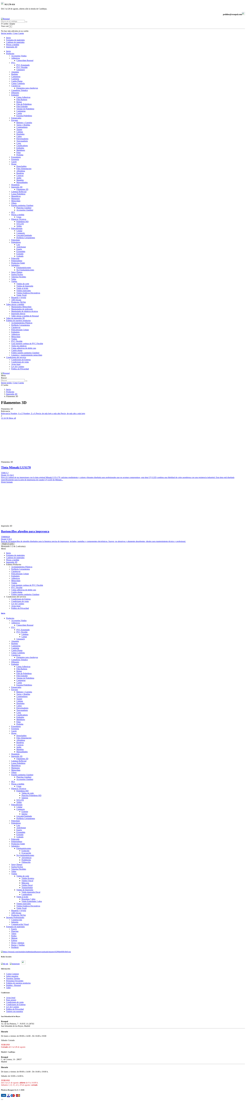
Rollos (14, 936)
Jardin (18, 178)
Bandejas (20, 173)
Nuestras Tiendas (13, 978)
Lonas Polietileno (18, 194)
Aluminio (15, 72)
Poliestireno (16, 242)
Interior (24, 814)
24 (5, 418)
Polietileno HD (22, 221)
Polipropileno (16, 261)
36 (7, 418)
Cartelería (15, 79)
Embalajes (15, 332)
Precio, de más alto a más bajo (73, 413)
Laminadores (27, 894)
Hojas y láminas (17, 943)
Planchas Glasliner (23, 208)
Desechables (21, 166)
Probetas (19, 155)
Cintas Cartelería (18, 83)
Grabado (19, 256)
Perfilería (15, 947)
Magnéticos (16, 196)
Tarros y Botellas (23, 125)
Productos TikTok (18, 302)
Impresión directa (18, 314)
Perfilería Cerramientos (20, 325)
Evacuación (26, 853)
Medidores (20, 150)
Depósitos (20, 134)
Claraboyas (15, 86)
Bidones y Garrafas (24, 122)
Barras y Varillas (18, 945)
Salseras (25, 798)
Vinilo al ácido (22, 288)
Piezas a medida (17, 215)
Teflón (19, 226)
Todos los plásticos (19, 346)
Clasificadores (22, 145)
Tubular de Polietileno (25, 109)
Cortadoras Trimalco (19, 90)
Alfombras (20, 171)
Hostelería (15, 185)
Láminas (25, 634)
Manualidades (22, 182)
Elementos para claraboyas (27, 88)
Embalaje (15, 95)
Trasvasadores (22, 141)
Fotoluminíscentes (23, 267)
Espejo (19, 249)
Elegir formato (7, 482)
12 (2, 418)
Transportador (27, 887)
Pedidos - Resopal (13, 985)
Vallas (13, 279)
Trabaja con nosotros (14, 1011)
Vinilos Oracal (27, 881)
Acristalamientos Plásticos (21, 323)
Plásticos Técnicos (18, 219)
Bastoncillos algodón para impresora (25, 531)
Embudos (20, 148)
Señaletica (15, 265)
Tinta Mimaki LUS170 (16, 467)
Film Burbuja (21, 99)
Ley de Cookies (17, 366)
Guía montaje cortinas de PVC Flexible (27, 343)
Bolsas (19, 102)
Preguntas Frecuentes (14, 981)
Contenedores (22, 127)
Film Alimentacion (23, 169)
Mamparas (15, 198)
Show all (12, 418)
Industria (14, 922)
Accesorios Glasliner (24, 210)
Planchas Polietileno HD (31, 795)
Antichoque (21, 247)
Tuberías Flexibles (18, 277)
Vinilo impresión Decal (31, 892)
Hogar (13, 164)
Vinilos (14, 281)
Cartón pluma (16, 350)
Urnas (18, 217)
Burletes (14, 74)
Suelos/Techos (17, 274)
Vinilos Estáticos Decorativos (28, 293)
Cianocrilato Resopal (24, 60)
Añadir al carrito (8, 544)
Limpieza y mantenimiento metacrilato (26, 355)
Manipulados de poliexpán (22, 309)
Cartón (19, 113)
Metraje (14, 938)
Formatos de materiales (15, 927)
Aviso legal (15, 364)
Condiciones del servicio (16, 357)
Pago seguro (11, 1000)
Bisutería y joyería (18, 297)
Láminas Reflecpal (18, 192)
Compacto (20, 233)
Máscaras (25, 883)
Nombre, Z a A (29, 413)
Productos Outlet (18, 263)
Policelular (15, 240)
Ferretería (15, 159)
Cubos (19, 136)
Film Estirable (22, 106)
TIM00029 (5, 537)
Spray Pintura (16, 272)
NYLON (20, 224)
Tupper (19, 129)
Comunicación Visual (20, 924)
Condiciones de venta (20, 362)
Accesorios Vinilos (19, 56)
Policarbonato (16, 228)
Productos (10, 53)
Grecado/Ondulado (24, 235)
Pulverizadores (22, 139)
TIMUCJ (4, 473)
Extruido (19, 254)
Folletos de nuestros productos (18, 320)
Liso (18, 244)
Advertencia (26, 858)
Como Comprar (12, 974)
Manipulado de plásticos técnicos (24, 311)
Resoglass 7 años (28, 899)
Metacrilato (15, 201)
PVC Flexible (22, 67)
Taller (8, 988)
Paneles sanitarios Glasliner (22, 205)
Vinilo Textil (21, 295)
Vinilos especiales (23, 291)
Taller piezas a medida (15, 304)
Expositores (16, 157)
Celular (19, 231)
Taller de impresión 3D (15, 318)
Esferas (14, 940)
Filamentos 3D (22, 189)
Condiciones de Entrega (21, 360)
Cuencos (19, 175)
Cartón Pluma (16, 81)
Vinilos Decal (27, 885)
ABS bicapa (16, 300)
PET (13, 212)
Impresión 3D (16, 187)
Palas (18, 152)
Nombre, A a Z (17, 413)
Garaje (14, 162)
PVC (13, 63)
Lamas (24, 637)
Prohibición (26, 860)
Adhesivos (15, 58)
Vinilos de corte (22, 284)
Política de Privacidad (20, 369)
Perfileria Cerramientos (25, 238)
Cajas (18, 143)
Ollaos (14, 203)
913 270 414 (9, 4)
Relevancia (6, 413)
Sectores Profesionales (15, 917)
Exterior (25, 811)
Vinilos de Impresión (24, 286)
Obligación (26, 862)
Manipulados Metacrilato (21, 307)
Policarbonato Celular (20, 330)
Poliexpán (15, 258)
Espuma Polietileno (24, 116)
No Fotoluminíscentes (25, 270)
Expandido (20, 251)
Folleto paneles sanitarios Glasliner (25, 353)
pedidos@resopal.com (232, 14)
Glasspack (20, 70)
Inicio (8, 51)
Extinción (25, 851)
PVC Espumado (23, 65)
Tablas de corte (28, 793)
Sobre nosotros (12, 976)
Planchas (14, 931)
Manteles (20, 180)
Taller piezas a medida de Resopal (25, 316)
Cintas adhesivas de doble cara (23, 348)
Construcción (16, 920)
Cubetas (19, 132)
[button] (13, 564)
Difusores (15, 93)
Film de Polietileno (24, 104)
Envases (14, 120)
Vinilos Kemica (28, 878)
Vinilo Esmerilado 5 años (32, 901)
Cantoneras (15, 76)
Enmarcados (16, 118)
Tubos (13, 933)
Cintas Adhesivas (23, 97)
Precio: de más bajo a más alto (48, 413)
